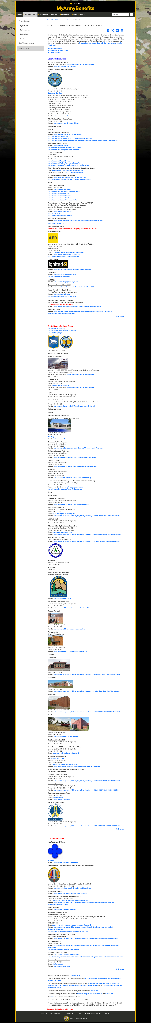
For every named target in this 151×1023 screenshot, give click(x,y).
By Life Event (24, 34)
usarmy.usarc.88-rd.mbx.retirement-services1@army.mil (71, 925)
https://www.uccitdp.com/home (59, 194)
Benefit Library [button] (30, 14)
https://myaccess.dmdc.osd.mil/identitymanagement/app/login (69, 179)
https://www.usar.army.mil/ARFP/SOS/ (67, 955)
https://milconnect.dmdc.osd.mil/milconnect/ (68, 170)
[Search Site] (131, 14)
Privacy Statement (55, 1013)
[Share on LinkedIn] (117, 30)
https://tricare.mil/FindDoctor (58, 136)
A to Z (22, 38)
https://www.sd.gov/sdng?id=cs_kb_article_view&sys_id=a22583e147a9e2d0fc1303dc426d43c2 (87, 534)
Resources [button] (65, 14)
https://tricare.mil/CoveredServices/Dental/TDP (64, 192)
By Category (24, 26)
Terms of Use (69, 1013)
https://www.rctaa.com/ (62, 799)
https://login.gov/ (54, 213)
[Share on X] (113, 30)
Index (43, 1013)
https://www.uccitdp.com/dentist (59, 198)
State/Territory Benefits (26, 43)
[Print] (122, 30)
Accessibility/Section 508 (93, 1013)
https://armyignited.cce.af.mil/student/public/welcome (72, 269)
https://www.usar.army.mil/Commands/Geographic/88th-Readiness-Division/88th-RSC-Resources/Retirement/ (81, 928)
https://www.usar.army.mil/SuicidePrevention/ (63, 950)
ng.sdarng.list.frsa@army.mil (62, 532)
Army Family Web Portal (56, 223)
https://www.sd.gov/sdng (56, 329)
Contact (107, 1013)
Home (49, 20)
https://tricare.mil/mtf (61, 145)
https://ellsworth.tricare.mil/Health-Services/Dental (71, 504)
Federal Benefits (24, 21)
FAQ (79, 1013)
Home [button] (20, 14)
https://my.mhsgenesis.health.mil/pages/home (70, 177)
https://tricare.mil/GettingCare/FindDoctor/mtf (63, 150)
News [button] (75, 14)
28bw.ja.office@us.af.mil (60, 385)
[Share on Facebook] (108, 30)
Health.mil (94, 991)
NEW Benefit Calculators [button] (48, 14)
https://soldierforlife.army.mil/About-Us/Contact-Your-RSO (74, 287)
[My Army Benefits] (75, 3)
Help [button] (81, 14)
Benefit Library (56, 20)
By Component (25, 30)
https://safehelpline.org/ (62, 294)
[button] (30, 29)
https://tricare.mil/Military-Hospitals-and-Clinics (64, 147)
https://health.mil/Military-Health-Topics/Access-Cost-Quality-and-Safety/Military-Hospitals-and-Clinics (84, 140)
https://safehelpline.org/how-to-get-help (62, 296)
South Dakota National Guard (58, 50)
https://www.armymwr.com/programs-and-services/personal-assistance (78, 220)
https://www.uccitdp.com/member (59, 196)
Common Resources (55, 48)
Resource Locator (24, 48)
